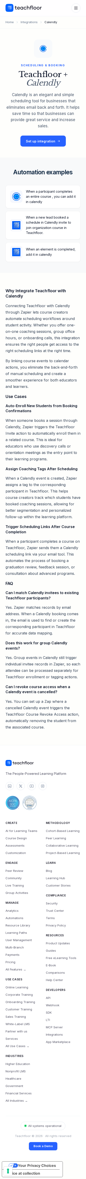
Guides (51, 950)
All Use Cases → (17, 1046)
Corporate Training (19, 994)
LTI (48, 1020)
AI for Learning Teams (21, 831)
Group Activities (17, 893)
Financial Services (19, 1093)
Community (14, 878)
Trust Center (55, 910)
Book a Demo (43, 1146)
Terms (50, 918)
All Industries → (17, 1100)
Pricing (10, 962)
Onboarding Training (20, 1002)
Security (52, 903)
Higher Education (18, 1064)
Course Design (16, 838)
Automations (14, 918)
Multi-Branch (15, 947)
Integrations (29, 22)
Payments (12, 955)
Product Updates (58, 943)
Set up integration (40, 141)
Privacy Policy (56, 925)
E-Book (51, 965)
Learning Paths (16, 932)
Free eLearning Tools (61, 958)
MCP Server (54, 1027)
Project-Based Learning (63, 853)
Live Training (15, 885)
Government (14, 1086)
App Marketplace (58, 1042)
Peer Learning (56, 838)
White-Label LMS (18, 1024)
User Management (19, 940)
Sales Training (16, 1016)
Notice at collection (23, 1173)
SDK (49, 1012)
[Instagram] (43, 786)
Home (10, 22)
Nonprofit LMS (16, 1071)
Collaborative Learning (62, 845)
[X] (21, 786)
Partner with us (16, 1031)
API (48, 998)
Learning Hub (55, 878)
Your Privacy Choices (37, 1165)
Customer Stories (58, 885)
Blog (49, 871)
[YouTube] (32, 786)
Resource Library (18, 925)
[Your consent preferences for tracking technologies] (8, 1171)
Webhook (52, 1005)
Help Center (54, 980)
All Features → (16, 969)
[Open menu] (75, 8)
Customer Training (19, 1009)
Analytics (12, 910)
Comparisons (55, 972)
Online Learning (17, 987)
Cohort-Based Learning (63, 831)
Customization (16, 853)
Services (12, 1038)
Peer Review (14, 871)
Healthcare (13, 1078)
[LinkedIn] (10, 786)
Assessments (15, 845)
